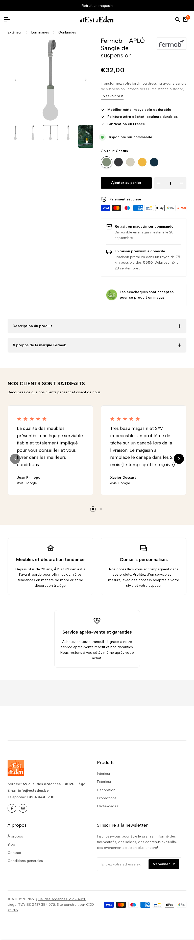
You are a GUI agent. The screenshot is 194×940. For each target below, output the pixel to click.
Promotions (106, 798)
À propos (15, 836)
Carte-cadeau (108, 806)
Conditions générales (25, 861)
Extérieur (15, 32)
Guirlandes (67, 32)
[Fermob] (171, 43)
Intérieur (103, 774)
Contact (14, 853)
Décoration (106, 790)
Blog (11, 844)
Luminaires (40, 32)
